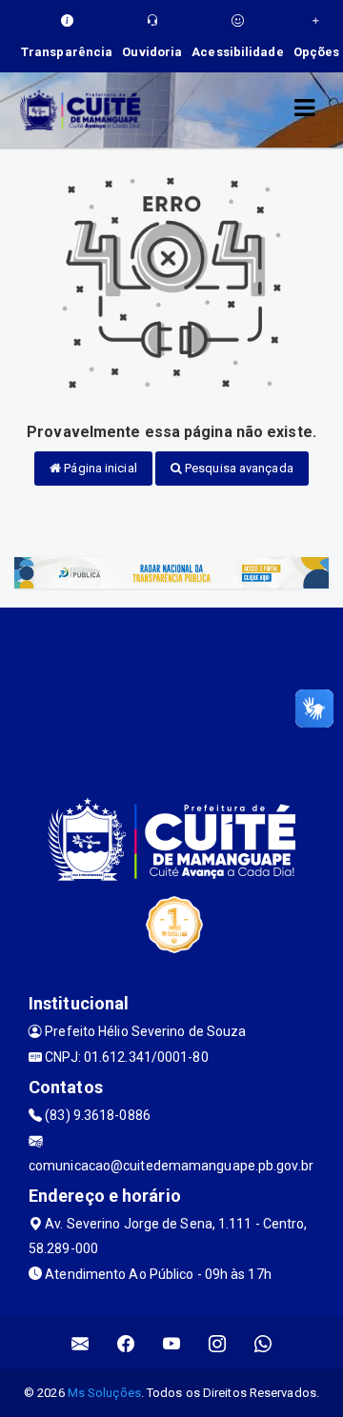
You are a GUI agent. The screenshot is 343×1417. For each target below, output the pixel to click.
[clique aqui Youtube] (172, 1343)
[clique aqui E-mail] (80, 1343)
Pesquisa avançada (237, 468)
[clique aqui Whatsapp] (263, 1343)
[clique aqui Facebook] (126, 1343)
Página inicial (99, 468)
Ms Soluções (104, 1393)
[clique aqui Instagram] (217, 1343)
